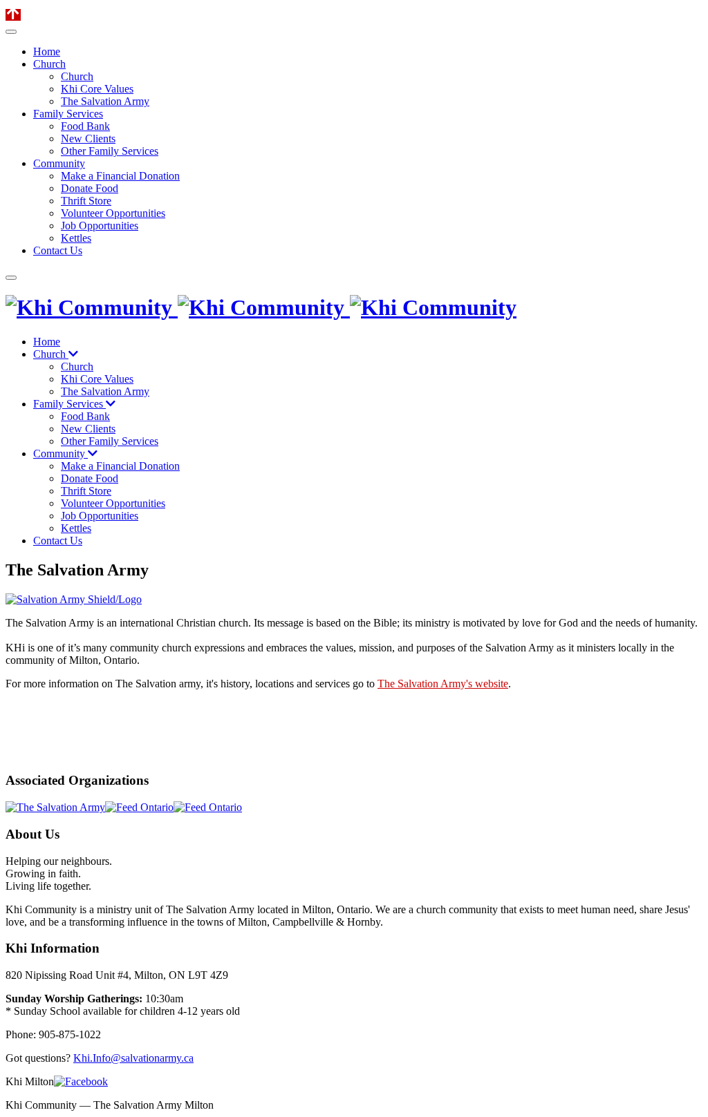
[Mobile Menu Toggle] (11, 32)
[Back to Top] (13, 15)
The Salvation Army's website (443, 683)
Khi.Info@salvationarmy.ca (133, 1058)
